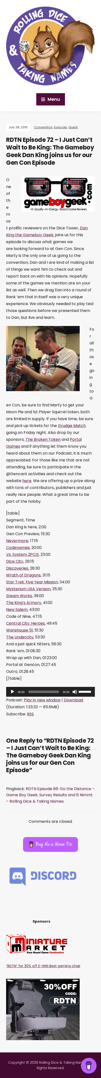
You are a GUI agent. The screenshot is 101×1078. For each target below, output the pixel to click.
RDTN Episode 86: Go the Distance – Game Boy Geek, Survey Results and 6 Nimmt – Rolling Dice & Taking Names (50, 795)
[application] (50, 692)
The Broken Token (43, 439)
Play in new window (42, 700)
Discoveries (17, 568)
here (26, 481)
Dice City (14, 561)
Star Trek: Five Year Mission (32, 582)
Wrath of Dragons (23, 575)
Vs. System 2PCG (22, 554)
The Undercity (19, 637)
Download (73, 700)
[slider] (85, 691)
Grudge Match (72, 425)
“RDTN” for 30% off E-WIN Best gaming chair (43, 965)
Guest (73, 127)
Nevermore (17, 541)
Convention (43, 127)
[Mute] (74, 691)
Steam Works (19, 596)
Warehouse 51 (19, 630)
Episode (60, 127)
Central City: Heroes (25, 623)
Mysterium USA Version (28, 589)
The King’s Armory (23, 602)
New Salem (16, 609)
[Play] (12, 691)
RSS (30, 714)
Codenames (18, 547)
